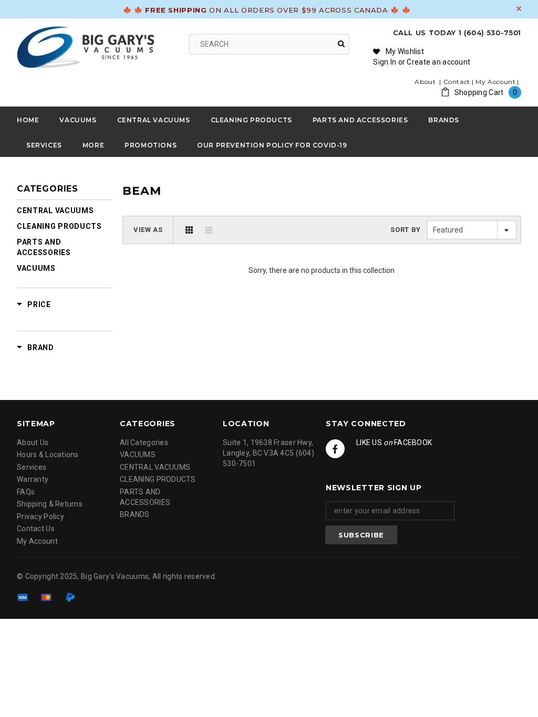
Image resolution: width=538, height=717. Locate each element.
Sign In (384, 62)
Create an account (438, 62)
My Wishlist (405, 51)
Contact (456, 82)
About (426, 82)
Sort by (405, 230)
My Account (495, 82)
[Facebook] (335, 448)
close (518, 8)
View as (148, 230)
